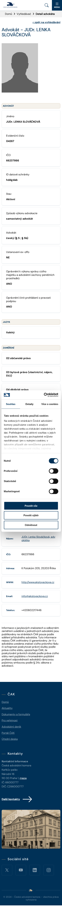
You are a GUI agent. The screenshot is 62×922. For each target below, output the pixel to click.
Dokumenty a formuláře (16, 714)
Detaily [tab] (29, 403)
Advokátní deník (11, 726)
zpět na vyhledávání (46, 22)
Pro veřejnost (10, 720)
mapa (23, 778)
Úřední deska (10, 739)
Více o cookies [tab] (49, 403)
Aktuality (7, 708)
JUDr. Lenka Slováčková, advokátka (38, 538)
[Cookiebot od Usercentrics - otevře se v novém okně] (44, 395)
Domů (8, 14)
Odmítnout (31, 524)
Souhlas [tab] (11, 403)
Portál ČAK (8, 733)
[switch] (53, 470)
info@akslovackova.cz (34, 596)
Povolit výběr (31, 515)
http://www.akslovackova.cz (37, 582)
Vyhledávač (24, 14)
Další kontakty (11, 799)
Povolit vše (31, 505)
